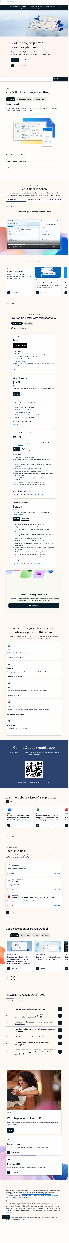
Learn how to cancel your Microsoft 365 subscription (36, 1194)
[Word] (17, 494)
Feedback (6, 1216)
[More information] (28, 358)
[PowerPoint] (24, 494)
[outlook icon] (14, 369)
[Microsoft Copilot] (14, 494)
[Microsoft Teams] (42, 494)
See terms (15, 390)
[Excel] (21, 494)
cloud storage (22, 361)
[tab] (10, 99)
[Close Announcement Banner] (60, 6)
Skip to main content (6, 1)
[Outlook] (14, 424)
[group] (19, 281)
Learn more (9, 1212)
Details (23, 1219)
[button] (26, 79)
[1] (6, 1188)
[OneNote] (31, 494)
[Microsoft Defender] (38, 494)
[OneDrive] (17, 424)
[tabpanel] (34, 137)
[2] (6, 1200)
